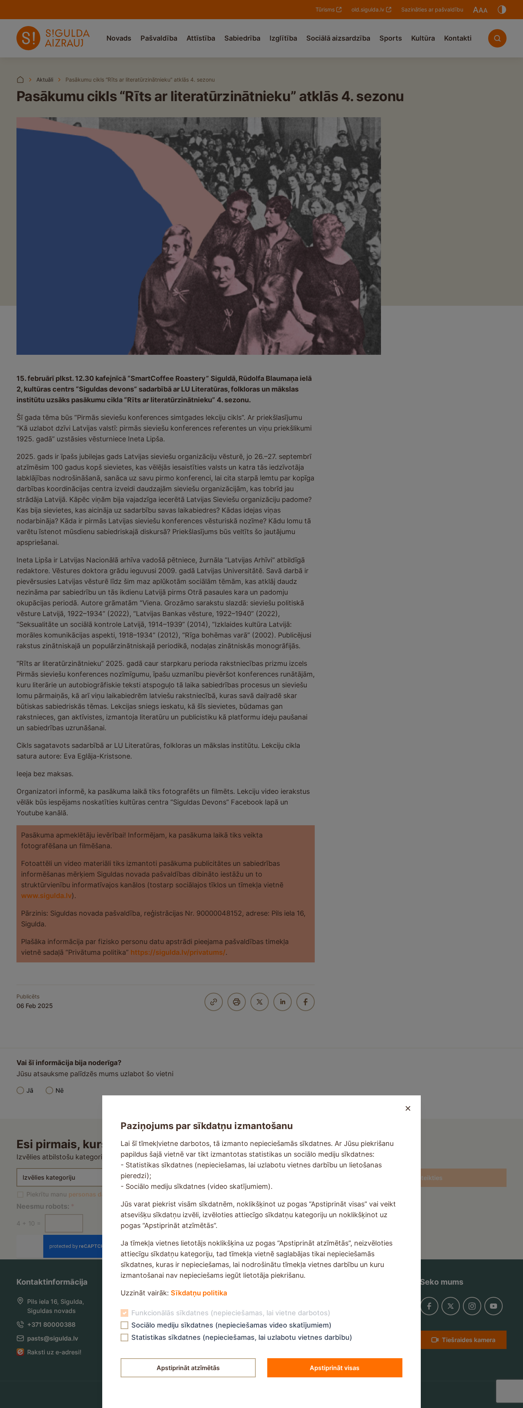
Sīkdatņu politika (199, 1293)
